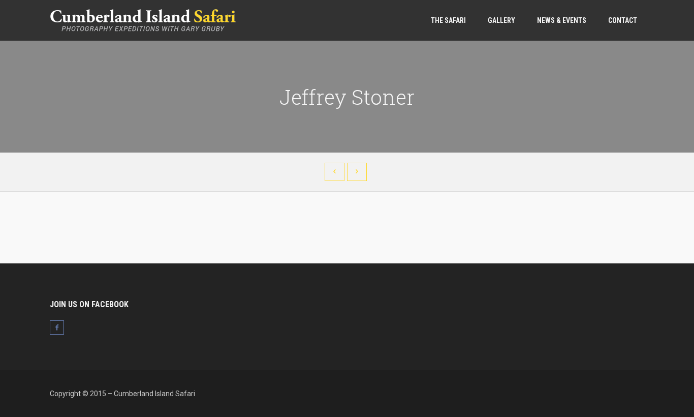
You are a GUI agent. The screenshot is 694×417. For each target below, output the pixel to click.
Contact (622, 20)
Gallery (501, 20)
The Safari (448, 20)
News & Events (561, 20)
